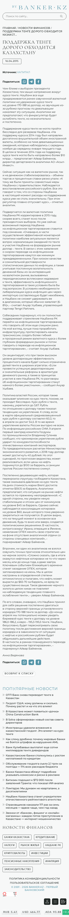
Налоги (9, 845)
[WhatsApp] (24, 81)
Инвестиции (39, 853)
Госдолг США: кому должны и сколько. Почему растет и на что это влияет (32, 705)
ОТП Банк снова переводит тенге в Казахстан (29, 696)
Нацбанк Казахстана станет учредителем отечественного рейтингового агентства (33, 798)
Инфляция (52, 861)
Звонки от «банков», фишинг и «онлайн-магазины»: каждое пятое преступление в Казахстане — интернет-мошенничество (34, 816)
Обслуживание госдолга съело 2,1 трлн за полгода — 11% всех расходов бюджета (34, 765)
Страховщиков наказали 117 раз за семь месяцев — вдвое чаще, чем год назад (32, 806)
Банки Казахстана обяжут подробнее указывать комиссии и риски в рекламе (33, 773)
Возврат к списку (19, 673)
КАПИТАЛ (23, 72)
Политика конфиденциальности (34, 878)
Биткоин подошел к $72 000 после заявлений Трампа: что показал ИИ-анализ (35, 782)
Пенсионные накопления (21, 861)
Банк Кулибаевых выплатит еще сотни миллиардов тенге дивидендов (32, 749)
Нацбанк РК (53, 845)
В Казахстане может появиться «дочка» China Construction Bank (32, 713)
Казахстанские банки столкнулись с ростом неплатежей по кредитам (35, 757)
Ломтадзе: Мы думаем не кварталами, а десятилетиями (32, 790)
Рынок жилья (30, 845)
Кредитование (45, 837)
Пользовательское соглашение (34, 882)
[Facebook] (38, 81)
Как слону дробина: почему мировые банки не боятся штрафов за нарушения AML (35, 741)
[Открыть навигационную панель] (55, 901)
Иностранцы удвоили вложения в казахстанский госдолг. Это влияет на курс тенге (35, 730)
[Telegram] (31, 81)
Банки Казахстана (17, 837)
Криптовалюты (14, 853)
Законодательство (17, 869)
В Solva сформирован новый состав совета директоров (34, 721)
